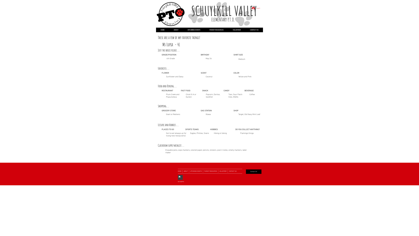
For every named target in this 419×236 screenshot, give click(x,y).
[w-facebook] (180, 177)
